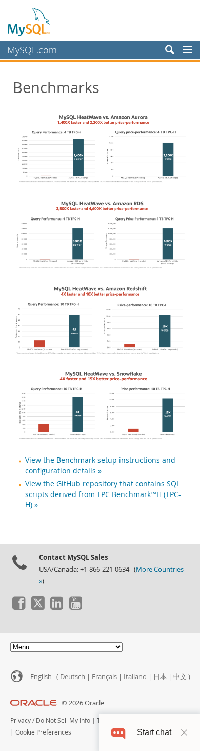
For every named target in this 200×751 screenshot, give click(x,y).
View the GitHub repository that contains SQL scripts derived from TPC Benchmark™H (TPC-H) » (103, 494)
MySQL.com (32, 50)
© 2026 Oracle (83, 703)
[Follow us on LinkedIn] (56, 607)
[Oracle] (33, 703)
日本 (160, 676)
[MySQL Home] (29, 21)
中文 (180, 676)
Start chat (154, 732)
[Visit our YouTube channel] (75, 607)
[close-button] (184, 732)
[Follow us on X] (37, 607)
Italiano (135, 676)
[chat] (118, 732)
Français (104, 676)
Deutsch (72, 676)
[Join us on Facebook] (18, 607)
